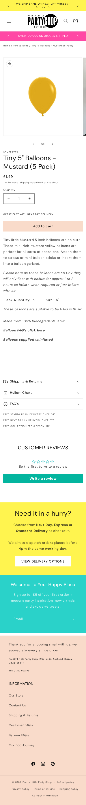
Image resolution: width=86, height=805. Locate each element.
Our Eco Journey (22, 745)
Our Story (16, 695)
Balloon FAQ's (19, 735)
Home (6, 45)
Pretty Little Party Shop (37, 782)
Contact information (45, 795)
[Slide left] (33, 144)
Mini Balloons (20, 45)
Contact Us (17, 705)
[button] (9, 21)
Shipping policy (69, 788)
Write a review (43, 478)
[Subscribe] (72, 619)
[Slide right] (53, 144)
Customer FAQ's (21, 725)
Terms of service (44, 788)
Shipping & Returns (23, 715)
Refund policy (65, 782)
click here (36, 330)
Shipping (25, 182)
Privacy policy (21, 788)
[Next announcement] (78, 6)
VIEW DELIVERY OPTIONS (43, 561)
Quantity (9, 190)
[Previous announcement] (8, 6)
